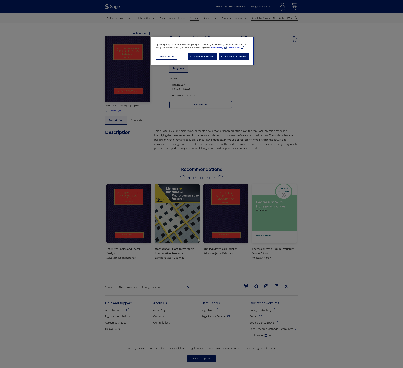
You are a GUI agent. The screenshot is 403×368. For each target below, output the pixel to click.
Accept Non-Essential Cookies (234, 56)
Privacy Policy (217, 48)
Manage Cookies (166, 56)
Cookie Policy (234, 48)
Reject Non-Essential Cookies (202, 56)
